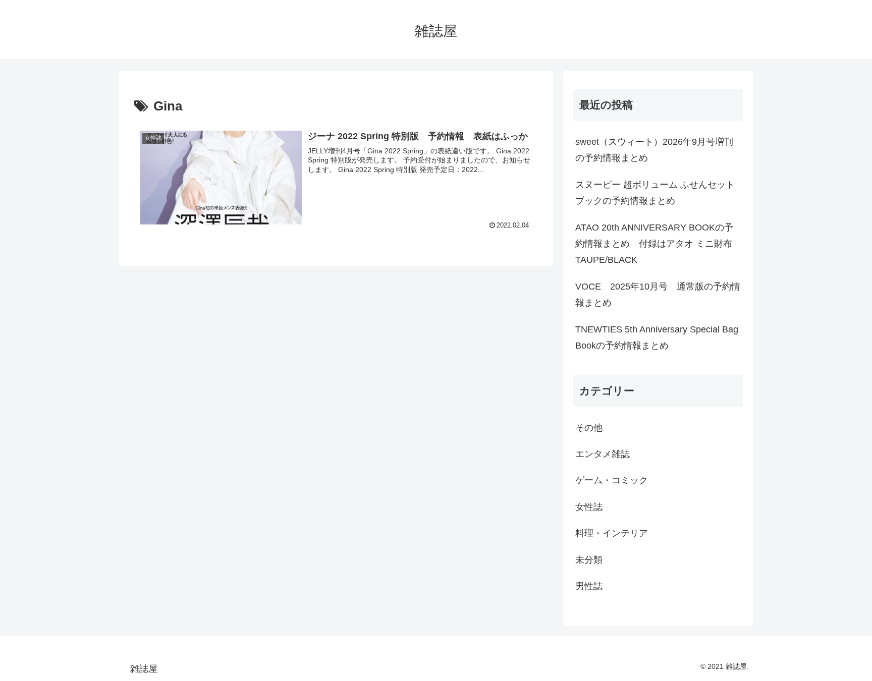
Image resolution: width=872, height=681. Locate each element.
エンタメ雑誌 (602, 454)
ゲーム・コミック (611, 480)
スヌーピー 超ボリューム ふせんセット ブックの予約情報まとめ (655, 193)
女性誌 (589, 507)
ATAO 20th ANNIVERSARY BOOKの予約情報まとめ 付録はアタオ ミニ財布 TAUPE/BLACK (654, 243)
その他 (589, 428)
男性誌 (589, 586)
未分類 (589, 560)
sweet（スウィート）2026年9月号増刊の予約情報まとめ (654, 150)
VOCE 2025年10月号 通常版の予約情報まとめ (657, 294)
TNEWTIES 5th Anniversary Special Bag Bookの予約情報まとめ (656, 337)
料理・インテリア (611, 533)
